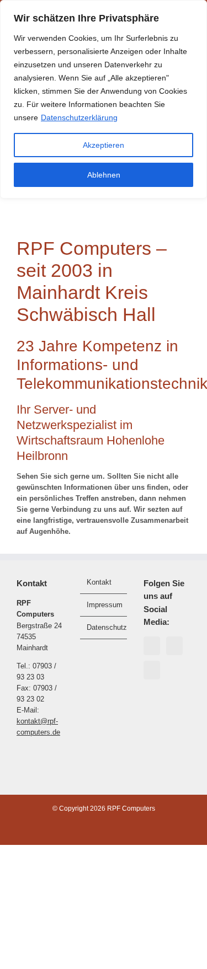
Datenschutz (104, 627)
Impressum (104, 605)
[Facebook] (152, 645)
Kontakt (99, 582)
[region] (103, 99)
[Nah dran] (195, 9)
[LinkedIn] (152, 670)
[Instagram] (174, 645)
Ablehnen (103, 174)
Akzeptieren (103, 145)
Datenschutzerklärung (79, 117)
